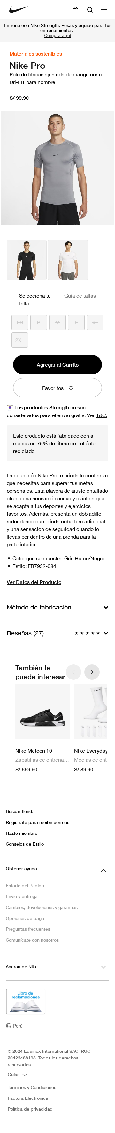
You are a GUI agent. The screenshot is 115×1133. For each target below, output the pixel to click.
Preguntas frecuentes (28, 929)
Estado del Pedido (25, 885)
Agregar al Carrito (58, 364)
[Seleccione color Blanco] (68, 260)
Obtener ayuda (21, 868)
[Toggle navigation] (104, 9)
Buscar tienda (20, 811)
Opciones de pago (25, 918)
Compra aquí (57, 35)
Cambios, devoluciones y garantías (42, 907)
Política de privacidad (30, 1109)
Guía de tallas (80, 296)
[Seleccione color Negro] (27, 260)
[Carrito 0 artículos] (75, 9)
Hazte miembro (21, 833)
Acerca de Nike (22, 966)
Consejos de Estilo (25, 844)
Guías (14, 1074)
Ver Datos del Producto (34, 582)
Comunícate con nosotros (32, 940)
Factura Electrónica (28, 1098)
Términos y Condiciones (32, 1087)
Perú (18, 1025)
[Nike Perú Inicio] (19, 9)
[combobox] (90, 9)
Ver (97, 415)
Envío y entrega (22, 896)
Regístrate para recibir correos (37, 822)
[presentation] (92, 672)
